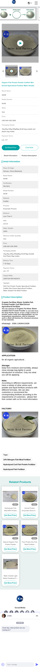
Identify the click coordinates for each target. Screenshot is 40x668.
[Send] (37, 664)
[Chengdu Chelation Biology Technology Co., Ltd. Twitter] (6, 612)
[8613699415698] (27, 612)
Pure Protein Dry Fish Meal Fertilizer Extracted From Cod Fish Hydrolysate (29, 543)
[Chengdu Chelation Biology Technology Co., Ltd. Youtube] (22, 612)
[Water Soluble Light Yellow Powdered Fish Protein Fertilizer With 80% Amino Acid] (10, 564)
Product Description (29, 155)
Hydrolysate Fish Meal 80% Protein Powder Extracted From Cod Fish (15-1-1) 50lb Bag (10, 509)
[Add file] (2, 664)
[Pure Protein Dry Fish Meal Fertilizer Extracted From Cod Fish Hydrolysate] (29, 530)
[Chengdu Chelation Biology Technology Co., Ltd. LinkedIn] (17, 612)
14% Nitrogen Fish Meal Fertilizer (17, 460)
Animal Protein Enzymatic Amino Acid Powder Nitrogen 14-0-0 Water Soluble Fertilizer (29, 509)
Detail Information (10, 155)
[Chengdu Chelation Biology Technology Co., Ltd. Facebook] (11, 612)
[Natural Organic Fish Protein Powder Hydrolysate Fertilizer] (10, 530)
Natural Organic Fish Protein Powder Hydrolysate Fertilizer (10, 543)
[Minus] (37, 615)
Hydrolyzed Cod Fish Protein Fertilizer (19, 464)
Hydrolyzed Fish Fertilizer (14, 469)
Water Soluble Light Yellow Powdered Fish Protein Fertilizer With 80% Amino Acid (10, 577)
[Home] (20, 601)
